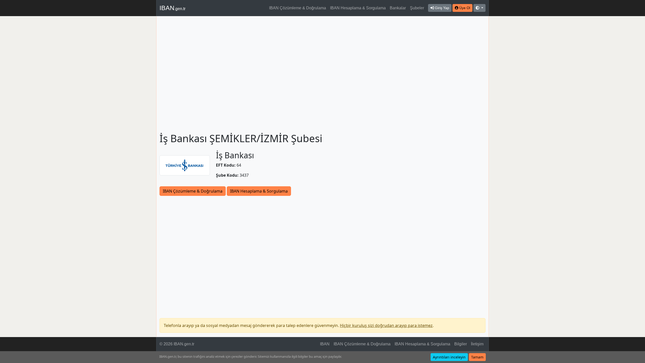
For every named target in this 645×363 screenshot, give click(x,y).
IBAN (172, 7)
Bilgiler (460, 344)
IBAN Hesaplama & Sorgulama (358, 8)
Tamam (477, 357)
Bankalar (398, 8)
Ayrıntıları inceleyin (449, 357)
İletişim (477, 344)
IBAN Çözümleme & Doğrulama (297, 8)
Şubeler (417, 8)
